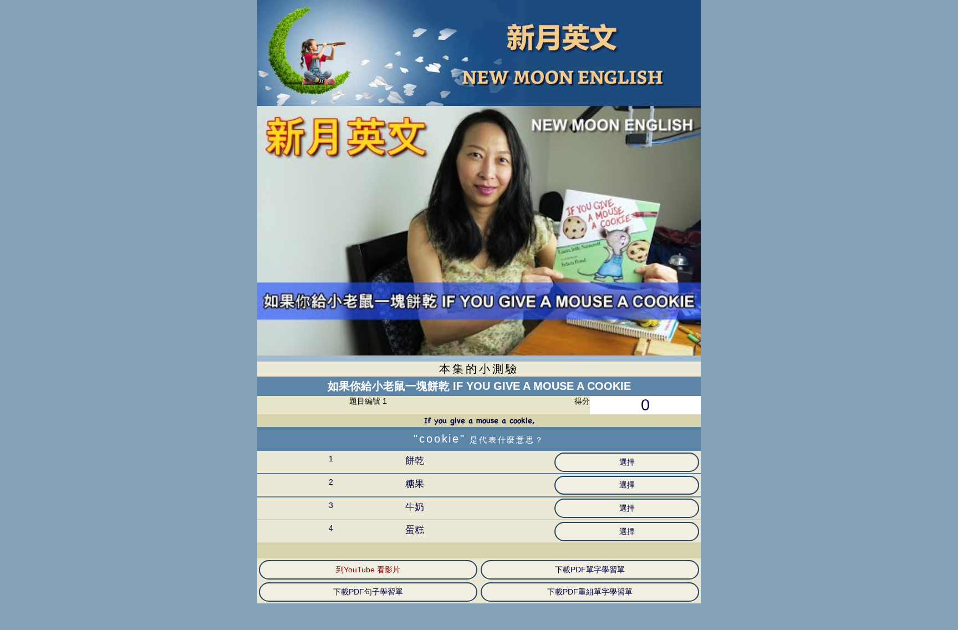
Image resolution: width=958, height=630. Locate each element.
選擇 (627, 462)
